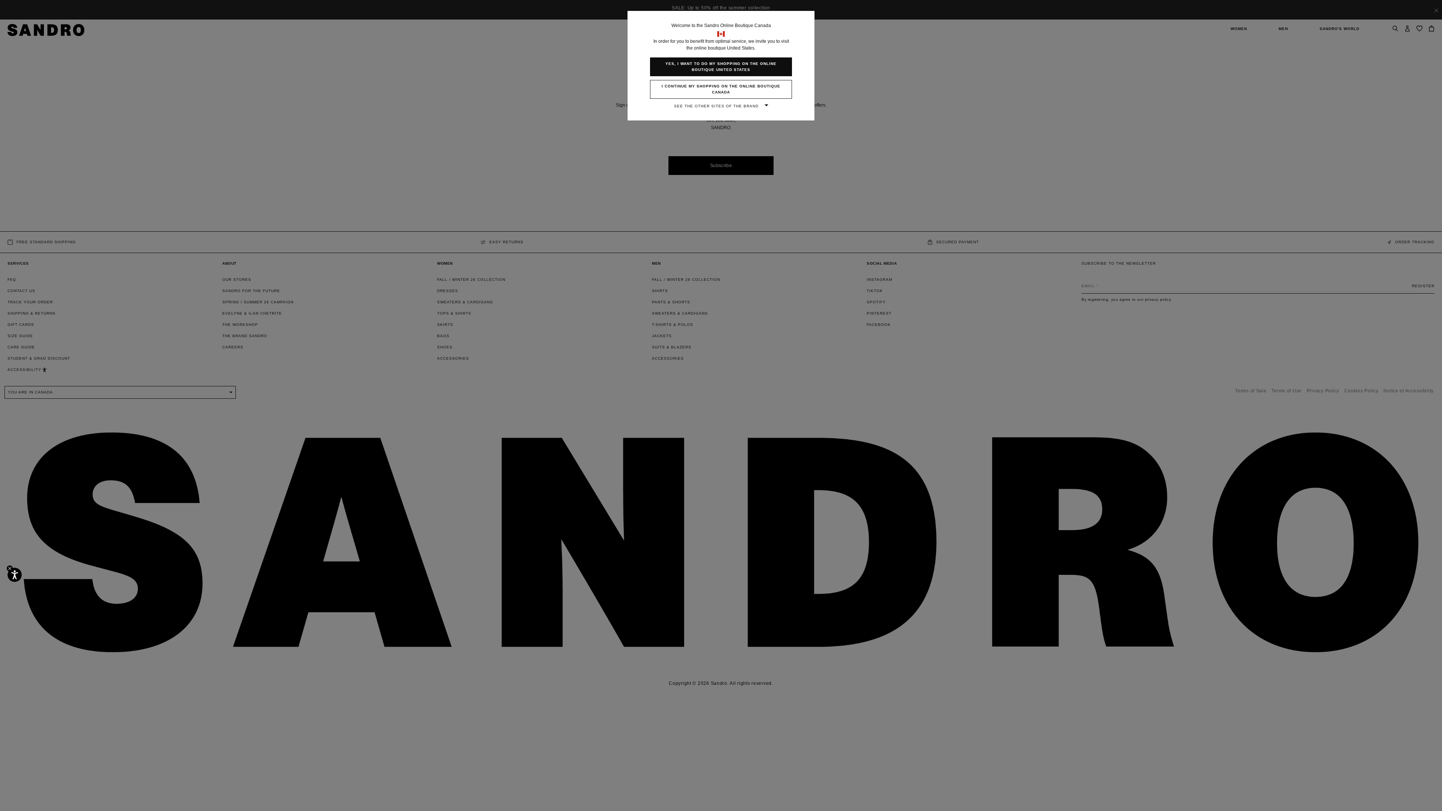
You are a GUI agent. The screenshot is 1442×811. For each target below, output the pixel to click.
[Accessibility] (15, 575)
